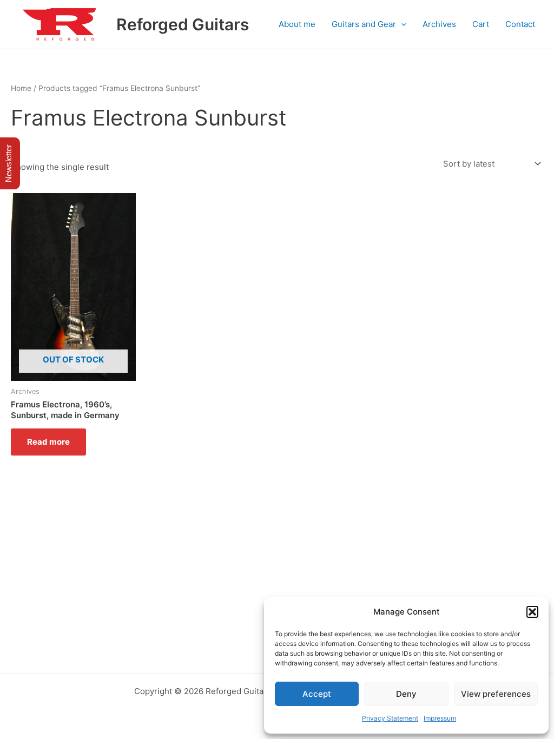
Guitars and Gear (364, 24)
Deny (406, 694)
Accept (316, 694)
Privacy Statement (390, 718)
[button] (532, 611)
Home (21, 88)
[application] (401, 24)
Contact (520, 24)
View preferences (496, 694)
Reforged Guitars (182, 24)
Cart (480, 24)
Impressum (440, 718)
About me (297, 24)
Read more (48, 442)
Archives (439, 24)
